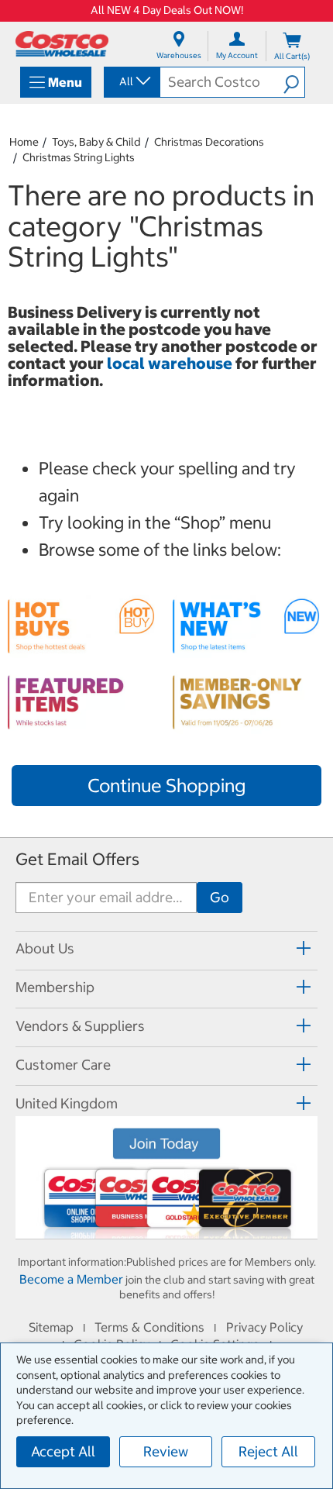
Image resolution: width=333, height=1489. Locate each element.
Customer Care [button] (63, 1065)
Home (24, 142)
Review (165, 1451)
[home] (61, 44)
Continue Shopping (166, 785)
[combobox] (131, 81)
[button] (293, 82)
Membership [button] (54, 987)
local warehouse (171, 363)
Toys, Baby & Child (96, 142)
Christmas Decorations (209, 142)
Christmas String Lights (78, 157)
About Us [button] (44, 948)
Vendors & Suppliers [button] (80, 1026)
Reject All (268, 1451)
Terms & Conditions (149, 1327)
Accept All (63, 1451)
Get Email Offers (77, 859)
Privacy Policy (264, 1327)
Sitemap (51, 1327)
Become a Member (71, 1279)
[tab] (166, 948)
